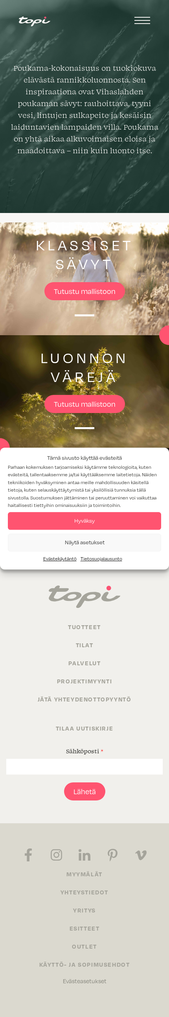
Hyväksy (84, 520)
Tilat (85, 644)
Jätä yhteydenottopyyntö (85, 699)
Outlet (84, 946)
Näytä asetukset (85, 542)
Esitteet (85, 928)
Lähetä (84, 791)
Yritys (84, 910)
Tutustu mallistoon (85, 291)
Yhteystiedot (84, 892)
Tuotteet (84, 626)
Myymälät (84, 873)
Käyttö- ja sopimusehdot (84, 964)
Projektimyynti (84, 681)
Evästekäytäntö (60, 558)
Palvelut (84, 662)
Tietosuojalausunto (101, 558)
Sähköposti (84, 751)
